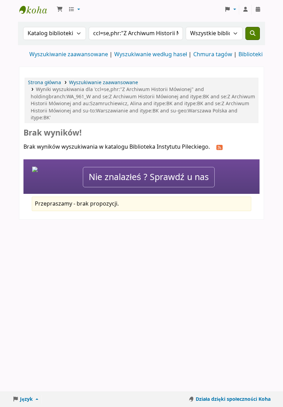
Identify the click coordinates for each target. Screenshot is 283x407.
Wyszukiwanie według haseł (150, 54)
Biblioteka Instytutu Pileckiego (36, 10)
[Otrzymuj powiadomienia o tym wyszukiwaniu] (219, 147)
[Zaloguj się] (245, 9)
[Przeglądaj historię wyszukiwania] (258, 9)
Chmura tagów (212, 54)
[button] (60, 9)
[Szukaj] (252, 33)
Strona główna (44, 82)
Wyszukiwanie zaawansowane (68, 54)
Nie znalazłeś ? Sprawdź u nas (149, 177)
